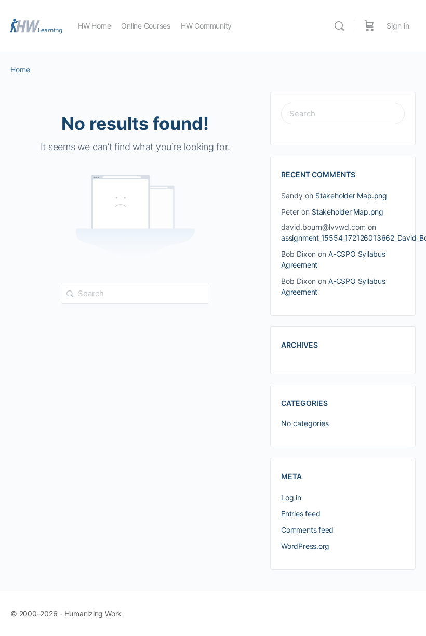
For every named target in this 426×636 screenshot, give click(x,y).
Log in (291, 497)
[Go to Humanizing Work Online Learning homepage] (36, 25)
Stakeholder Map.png (351, 195)
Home (20, 69)
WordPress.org (305, 545)
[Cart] (369, 26)
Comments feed (307, 529)
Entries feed (300, 513)
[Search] (339, 26)
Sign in (398, 25)
